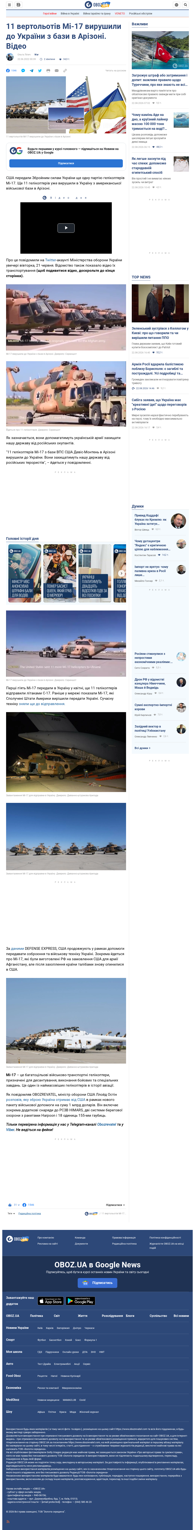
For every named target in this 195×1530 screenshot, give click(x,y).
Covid (82, 1400)
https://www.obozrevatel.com (131, 1429)
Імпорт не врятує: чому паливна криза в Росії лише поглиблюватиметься (151, 571)
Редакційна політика (29, 1213)
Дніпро (77, 1328)
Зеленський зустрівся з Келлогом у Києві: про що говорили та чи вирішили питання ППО (160, 333)
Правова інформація (124, 1237)
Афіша (41, 1411)
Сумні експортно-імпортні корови (153, 707)
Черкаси (89, 1328)
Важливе (140, 24)
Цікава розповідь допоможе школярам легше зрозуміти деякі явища (149, 138)
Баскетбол (55, 1340)
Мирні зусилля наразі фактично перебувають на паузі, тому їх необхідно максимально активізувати (160, 419)
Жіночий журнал (89, 1411)
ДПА (84, 1352)
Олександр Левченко (146, 736)
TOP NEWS (141, 277)
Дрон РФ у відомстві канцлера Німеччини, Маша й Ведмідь (150, 683)
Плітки (52, 1411)
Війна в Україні (70, 13)
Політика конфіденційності (165, 1237)
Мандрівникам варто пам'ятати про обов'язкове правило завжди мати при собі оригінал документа (159, 94)
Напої (54, 1376)
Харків (49, 1328)
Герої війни (50, 13)
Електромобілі (62, 1364)
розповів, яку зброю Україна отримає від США (45, 1099)
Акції (77, 1364)
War (36, 54)
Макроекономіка (72, 1388)
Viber (10, 1130)
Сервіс (86, 1364)
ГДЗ (40, 1352)
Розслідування (112, 1316)
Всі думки (141, 748)
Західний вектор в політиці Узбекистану (150, 728)
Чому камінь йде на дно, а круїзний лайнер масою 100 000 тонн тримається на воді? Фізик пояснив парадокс (150, 122)
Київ (40, 1328)
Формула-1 (90, 1340)
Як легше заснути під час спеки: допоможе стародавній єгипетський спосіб (149, 166)
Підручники (52, 1352)
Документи (81, 1243)
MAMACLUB (69, 1400)
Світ (57, 1316)
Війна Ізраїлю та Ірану (97, 13)
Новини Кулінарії (70, 1376)
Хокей (68, 1340)
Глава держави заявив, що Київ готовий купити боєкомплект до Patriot (157, 345)
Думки (138, 506)
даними (17, 948)
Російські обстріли (140, 13)
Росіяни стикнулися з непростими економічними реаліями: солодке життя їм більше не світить (153, 658)
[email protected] (51, 1502)
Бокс (78, 1340)
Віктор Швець (142, 529)
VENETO (120, 13)
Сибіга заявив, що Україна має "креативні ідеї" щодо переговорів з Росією (159, 404)
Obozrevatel (106, 1124)
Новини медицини (48, 1400)
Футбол (42, 1340)
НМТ (102, 1352)
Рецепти (42, 1376)
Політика (36, 1316)
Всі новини (181, 1316)
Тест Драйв (44, 1364)
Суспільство (158, 1316)
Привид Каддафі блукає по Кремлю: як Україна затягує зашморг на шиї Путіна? (150, 520)
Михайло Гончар (144, 581)
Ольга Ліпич (24, 54)
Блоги (130, 1316)
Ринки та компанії (48, 1388)
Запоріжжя (63, 1328)
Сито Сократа (142, 668)
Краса (62, 1411)
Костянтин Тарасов (145, 555)
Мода (73, 1411)
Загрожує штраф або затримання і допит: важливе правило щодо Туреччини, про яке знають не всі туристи (159, 80)
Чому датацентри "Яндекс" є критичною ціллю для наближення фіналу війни (151, 545)
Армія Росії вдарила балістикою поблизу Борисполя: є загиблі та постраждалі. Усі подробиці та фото (158, 369)
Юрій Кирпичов (143, 715)
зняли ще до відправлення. (42, 704)
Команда (80, 1237)
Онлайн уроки (70, 1352)
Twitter (50, 260)
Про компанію (46, 1237)
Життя (82, 1316)
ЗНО (93, 1352)
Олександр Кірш (143, 693)
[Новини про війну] (91, 1214)
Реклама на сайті (48, 1243)
